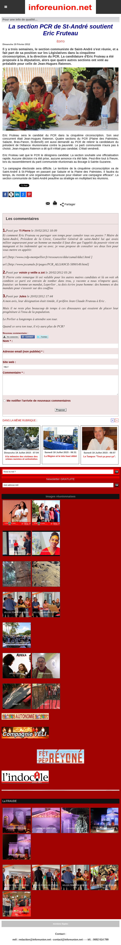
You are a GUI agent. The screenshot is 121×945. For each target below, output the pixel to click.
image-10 (17, 704)
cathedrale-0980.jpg (16, 855)
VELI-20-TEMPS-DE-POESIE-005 (16, 613)
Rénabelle (45, 551)
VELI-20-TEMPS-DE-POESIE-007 (16, 886)
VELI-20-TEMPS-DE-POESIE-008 (46, 886)
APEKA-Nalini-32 (45, 673)
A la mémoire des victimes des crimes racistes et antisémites (21, 457)
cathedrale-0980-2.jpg (45, 828)
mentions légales (60, 924)
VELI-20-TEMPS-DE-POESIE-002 (16, 913)
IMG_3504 (45, 582)
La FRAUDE (10, 801)
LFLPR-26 (45, 521)
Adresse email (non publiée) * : (23, 351)
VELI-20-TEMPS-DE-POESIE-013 (104, 886)
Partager (69, 204)
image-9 (45, 704)
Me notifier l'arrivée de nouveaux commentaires (39, 400)
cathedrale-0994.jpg (75, 828)
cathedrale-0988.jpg (104, 828)
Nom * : (8, 341)
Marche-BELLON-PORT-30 (16, 643)
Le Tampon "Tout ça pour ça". (99, 456)
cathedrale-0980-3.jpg (16, 828)
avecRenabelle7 (17, 551)
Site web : (9, 362)
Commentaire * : (13, 372)
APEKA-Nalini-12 (16, 673)
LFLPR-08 (16, 521)
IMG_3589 (16, 582)
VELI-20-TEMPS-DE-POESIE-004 (46, 613)
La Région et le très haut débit (60, 456)
